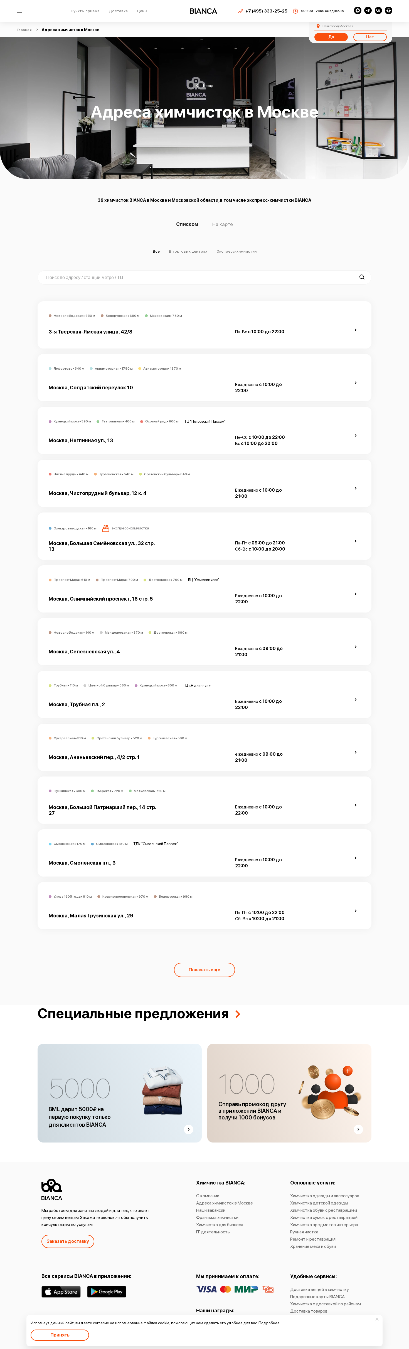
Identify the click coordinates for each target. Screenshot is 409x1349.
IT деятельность (213, 1231)
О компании (207, 1195)
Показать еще (204, 969)
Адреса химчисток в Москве (224, 1203)
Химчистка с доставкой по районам (325, 1303)
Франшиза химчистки (217, 1217)
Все (156, 251)
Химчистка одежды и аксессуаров (324, 1195)
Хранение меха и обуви (313, 1246)
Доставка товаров (308, 1311)
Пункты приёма (85, 11)
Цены (142, 11)
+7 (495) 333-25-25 (266, 11)
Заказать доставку (68, 1241)
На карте (222, 224)
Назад (208, 85)
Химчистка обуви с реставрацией (323, 1210)
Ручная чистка (304, 1231)
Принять (60, 1335)
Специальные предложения (133, 1013)
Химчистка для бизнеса (219, 1224)
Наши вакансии (210, 1210)
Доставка (118, 11)
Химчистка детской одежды (319, 1203)
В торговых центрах (188, 251)
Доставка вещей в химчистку (319, 1289)
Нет (370, 36)
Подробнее (269, 1323)
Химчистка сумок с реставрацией (324, 1217)
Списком (187, 224)
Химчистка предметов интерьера (324, 1224)
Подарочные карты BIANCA (317, 1296)
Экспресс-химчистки (236, 251)
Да (331, 36)
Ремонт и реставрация (313, 1239)
